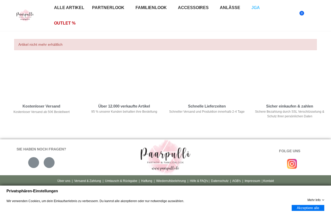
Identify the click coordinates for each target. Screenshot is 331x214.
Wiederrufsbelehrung (171, 181)
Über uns (63, 181)
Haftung (146, 181)
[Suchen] (289, 15)
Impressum (252, 181)
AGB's (236, 181)
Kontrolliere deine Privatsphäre (41, 76)
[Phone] (49, 162)
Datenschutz (220, 181)
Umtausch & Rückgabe (121, 181)
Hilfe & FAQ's (199, 181)
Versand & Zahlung (87, 181)
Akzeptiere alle (308, 208)
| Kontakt (267, 181)
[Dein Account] (310, 15)
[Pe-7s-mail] (33, 162)
